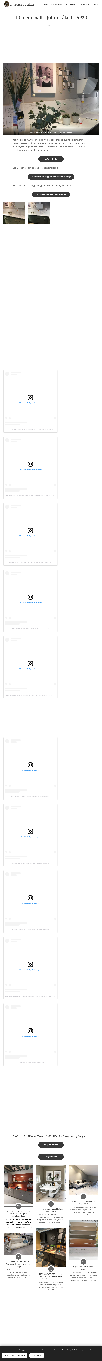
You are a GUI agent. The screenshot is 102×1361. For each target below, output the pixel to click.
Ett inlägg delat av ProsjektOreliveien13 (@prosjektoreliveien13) (31, 863)
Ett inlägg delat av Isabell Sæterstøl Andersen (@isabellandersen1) (30, 796)
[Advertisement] (51, 44)
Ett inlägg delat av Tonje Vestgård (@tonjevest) (30, 1062)
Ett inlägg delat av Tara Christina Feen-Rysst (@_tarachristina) (30, 929)
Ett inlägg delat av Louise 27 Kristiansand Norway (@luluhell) (23, 695)
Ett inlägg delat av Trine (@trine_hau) (22, 628)
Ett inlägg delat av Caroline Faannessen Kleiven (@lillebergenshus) (25, 996)
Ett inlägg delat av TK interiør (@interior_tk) (22, 562)
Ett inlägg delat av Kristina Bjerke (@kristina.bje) (22, 429)
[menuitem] (47, 4)
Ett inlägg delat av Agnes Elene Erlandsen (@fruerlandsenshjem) (24, 495)
